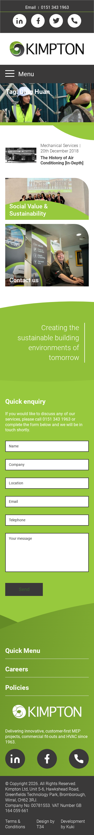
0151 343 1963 (55, 7)
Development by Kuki (73, 824)
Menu (26, 74)
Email (30, 7)
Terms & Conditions (15, 824)
